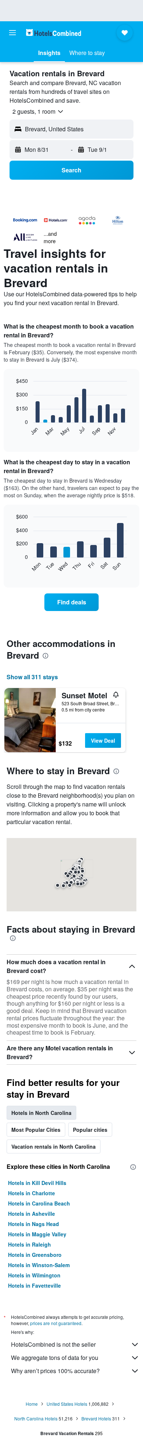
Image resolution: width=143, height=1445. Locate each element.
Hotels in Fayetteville (34, 1285)
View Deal (103, 740)
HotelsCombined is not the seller (53, 1344)
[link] (71, 602)
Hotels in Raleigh (29, 1244)
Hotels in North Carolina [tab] (41, 1112)
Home (32, 1404)
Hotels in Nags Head (33, 1224)
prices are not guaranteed (55, 1323)
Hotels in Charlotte (31, 1193)
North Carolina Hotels (36, 1418)
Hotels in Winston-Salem (39, 1265)
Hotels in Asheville (31, 1213)
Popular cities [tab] (90, 1129)
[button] (12, 33)
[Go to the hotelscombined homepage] (53, 32)
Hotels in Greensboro (35, 1254)
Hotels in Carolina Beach (39, 1203)
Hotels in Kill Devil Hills (37, 1182)
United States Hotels (67, 1404)
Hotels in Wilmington (34, 1275)
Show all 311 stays (32, 677)
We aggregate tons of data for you (54, 1357)
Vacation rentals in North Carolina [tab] (53, 1146)
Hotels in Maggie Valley (37, 1234)
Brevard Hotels (96, 1418)
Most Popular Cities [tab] (35, 1129)
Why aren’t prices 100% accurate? (55, 1371)
